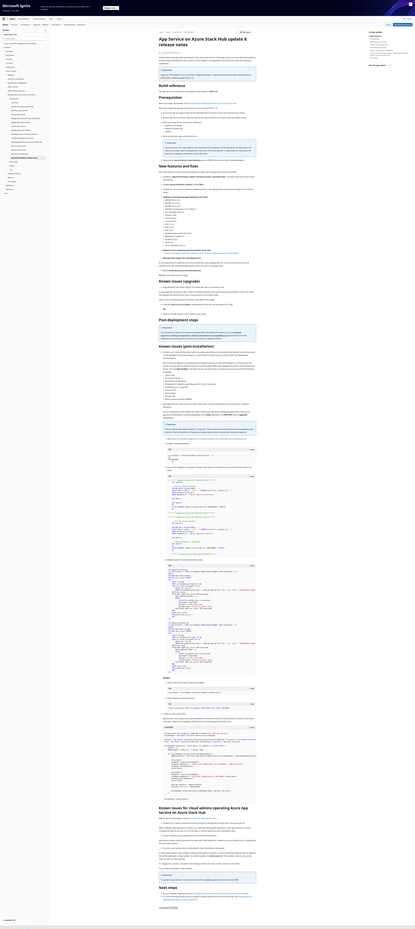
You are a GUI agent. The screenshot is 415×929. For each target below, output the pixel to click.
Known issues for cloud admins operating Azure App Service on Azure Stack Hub (389, 54)
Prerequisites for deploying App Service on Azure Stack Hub (211, 103)
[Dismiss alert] (410, 4)
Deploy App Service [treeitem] (18, 114)
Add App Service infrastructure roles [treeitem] (24, 134)
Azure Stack (177, 32)
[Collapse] (46, 30)
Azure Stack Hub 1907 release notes (201, 818)
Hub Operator (189, 32)
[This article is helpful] (388, 65)
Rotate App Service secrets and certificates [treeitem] (26, 142)
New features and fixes (378, 42)
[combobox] (24, 34)
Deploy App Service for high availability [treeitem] (25, 118)
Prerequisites (375, 39)
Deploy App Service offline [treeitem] (20, 122)
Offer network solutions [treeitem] (16, 91)
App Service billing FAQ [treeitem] (19, 154)
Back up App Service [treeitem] (18, 146)
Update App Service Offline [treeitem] (21, 130)
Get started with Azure (402, 25)
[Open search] (404, 19)
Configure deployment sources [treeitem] (22, 138)
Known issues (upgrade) (379, 45)
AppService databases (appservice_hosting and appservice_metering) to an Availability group (209, 439)
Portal (388, 25)
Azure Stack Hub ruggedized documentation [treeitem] (20, 43)
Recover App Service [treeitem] (18, 150)
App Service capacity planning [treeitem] (22, 107)
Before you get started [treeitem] (19, 110)
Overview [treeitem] (14, 103)
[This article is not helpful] (390, 65)
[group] (211, 621)
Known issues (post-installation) (381, 50)
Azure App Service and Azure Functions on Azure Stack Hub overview (220, 893)
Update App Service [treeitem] (18, 126)
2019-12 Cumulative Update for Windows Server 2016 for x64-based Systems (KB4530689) (201, 253)
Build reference (375, 36)
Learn (161, 32)
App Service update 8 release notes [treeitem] (24, 158)
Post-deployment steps (378, 47)
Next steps (374, 58)
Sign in (409, 19)
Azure (168, 32)
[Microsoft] (4, 19)
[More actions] (254, 32)
